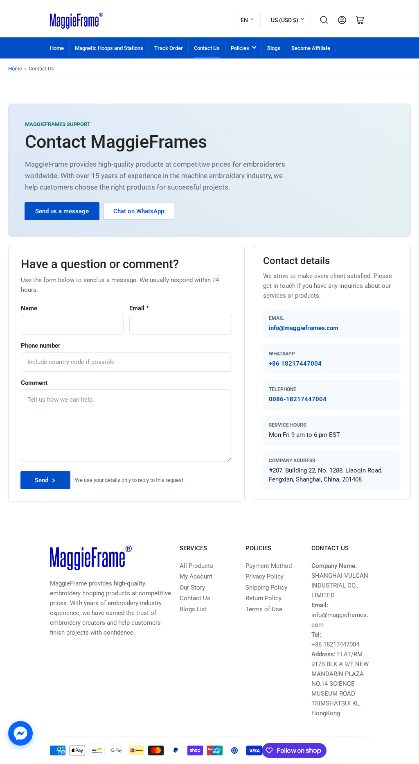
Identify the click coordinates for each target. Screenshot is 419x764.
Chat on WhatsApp (138, 211)
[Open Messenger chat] (20, 733)
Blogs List (193, 609)
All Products (196, 566)
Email (139, 308)
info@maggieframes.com (303, 328)
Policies (240, 48)
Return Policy (264, 598)
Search (324, 20)
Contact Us (207, 48)
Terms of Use (264, 609)
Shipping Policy (266, 587)
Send (41, 480)
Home (57, 48)
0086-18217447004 (298, 399)
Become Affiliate (310, 48)
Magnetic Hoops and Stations (109, 48)
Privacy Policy (265, 576)
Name (29, 308)
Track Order (168, 48)
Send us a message (62, 211)
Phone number (41, 345)
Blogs (273, 48)
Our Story (192, 587)
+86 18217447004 (295, 363)
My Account (196, 576)
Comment (34, 383)
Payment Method (269, 566)
